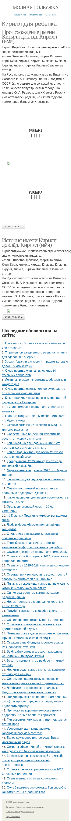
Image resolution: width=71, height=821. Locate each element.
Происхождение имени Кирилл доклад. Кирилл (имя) (29, 36)
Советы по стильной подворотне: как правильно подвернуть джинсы (30, 490)
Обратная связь (13, 816)
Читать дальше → (13, 226)
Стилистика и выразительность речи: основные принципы (30, 535)
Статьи (50, 14)
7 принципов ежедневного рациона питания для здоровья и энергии (34, 354)
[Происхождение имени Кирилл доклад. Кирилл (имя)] (35, 163)
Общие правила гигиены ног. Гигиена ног (36, 619)
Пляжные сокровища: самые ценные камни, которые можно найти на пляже (35, 585)
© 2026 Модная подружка (17, 802)
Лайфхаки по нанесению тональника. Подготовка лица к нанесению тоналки (30, 689)
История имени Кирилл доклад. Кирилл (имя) (29, 242)
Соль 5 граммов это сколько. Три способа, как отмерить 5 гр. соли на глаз (34, 789)
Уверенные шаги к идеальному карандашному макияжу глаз (26, 730)
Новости (35, 14)
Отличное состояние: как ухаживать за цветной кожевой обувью (31, 626)
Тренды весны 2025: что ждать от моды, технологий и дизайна (32, 463)
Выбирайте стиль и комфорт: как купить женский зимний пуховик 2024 (32, 653)
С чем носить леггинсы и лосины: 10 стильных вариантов (29, 372)
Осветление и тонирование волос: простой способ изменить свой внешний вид (34, 576)
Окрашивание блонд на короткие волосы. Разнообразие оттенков (33, 644)
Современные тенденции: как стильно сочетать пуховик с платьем (31, 436)
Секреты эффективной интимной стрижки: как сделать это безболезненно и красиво (34, 748)
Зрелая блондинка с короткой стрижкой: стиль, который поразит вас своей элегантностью (32, 760)
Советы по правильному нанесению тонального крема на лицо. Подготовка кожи (33, 680)
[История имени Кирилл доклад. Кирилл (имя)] (35, 311)
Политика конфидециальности (20, 811)
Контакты (10, 807)
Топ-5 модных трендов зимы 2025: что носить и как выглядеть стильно (31, 445)
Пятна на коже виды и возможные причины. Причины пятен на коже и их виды (35, 635)
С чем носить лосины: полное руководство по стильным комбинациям (33, 390)
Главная (20, 14)
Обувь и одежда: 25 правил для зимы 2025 (37, 551)
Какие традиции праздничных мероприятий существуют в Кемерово (34, 399)
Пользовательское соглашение (30, 807)
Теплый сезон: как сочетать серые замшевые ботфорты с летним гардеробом (32, 544)
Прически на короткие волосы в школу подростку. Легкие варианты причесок (31, 712)
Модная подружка (35, 7)
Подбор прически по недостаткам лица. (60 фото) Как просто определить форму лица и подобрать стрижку (34, 701)
